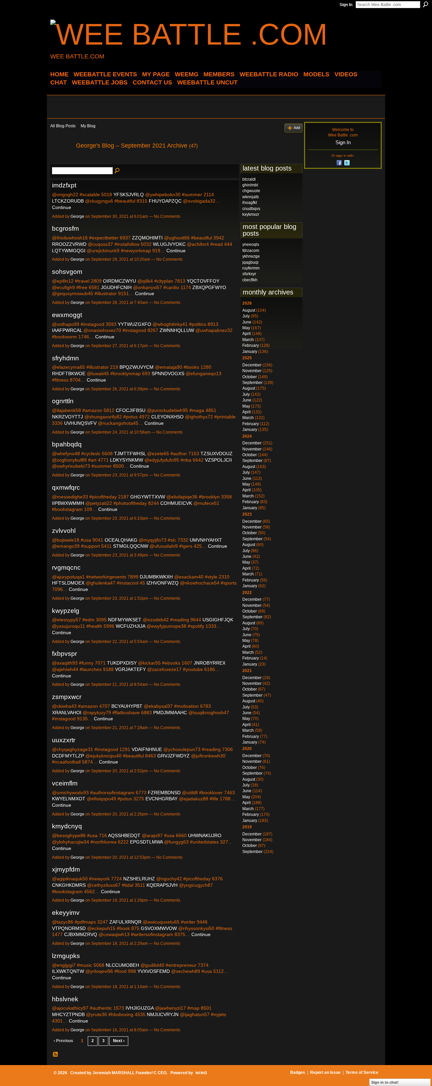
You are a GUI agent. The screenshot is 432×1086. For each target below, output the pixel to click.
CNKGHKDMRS (69, 885)
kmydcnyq (67, 826)
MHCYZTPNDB (68, 1014)
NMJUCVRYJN (163, 1014)
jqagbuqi (250, 262)
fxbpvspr (64, 653)
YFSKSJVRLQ (128, 194)
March (248, 339)
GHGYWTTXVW (147, 496)
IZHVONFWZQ (162, 583)
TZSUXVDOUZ (216, 453)
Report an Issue (325, 1072)
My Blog (88, 126)
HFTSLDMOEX (68, 583)
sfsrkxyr (249, 274)
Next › (119, 1040)
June (246, 322)
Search (425, 4)
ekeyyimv (66, 912)
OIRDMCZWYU (119, 281)
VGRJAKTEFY (130, 669)
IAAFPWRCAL (67, 330)
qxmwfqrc (66, 487)
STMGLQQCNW (130, 546)
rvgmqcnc (66, 567)
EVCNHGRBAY (161, 798)
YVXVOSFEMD (153, 971)
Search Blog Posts (117, 171)
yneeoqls (250, 244)
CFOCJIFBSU (130, 410)
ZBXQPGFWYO (209, 287)
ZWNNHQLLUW (177, 330)
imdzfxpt (64, 185)
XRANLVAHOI (66, 712)
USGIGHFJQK (217, 619)
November (252, 370)
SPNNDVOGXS (168, 373)
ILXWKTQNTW (68, 971)
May (246, 328)
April (246, 333)
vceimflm (65, 783)
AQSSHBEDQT (124, 835)
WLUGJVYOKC (169, 244)
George (77, 216)
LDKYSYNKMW (126, 460)
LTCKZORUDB (68, 201)
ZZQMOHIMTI (147, 237)
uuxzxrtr (63, 740)
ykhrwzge (251, 256)
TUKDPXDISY (122, 663)
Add (297, 128)
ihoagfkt (249, 202)
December (252, 365)
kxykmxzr (250, 214)
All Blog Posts (63, 126)
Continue (61, 207)
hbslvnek (65, 999)
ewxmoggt (67, 314)
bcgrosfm (65, 228)
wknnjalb (250, 197)
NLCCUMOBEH (122, 965)
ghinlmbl (250, 185)
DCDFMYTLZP (68, 755)
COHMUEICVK (176, 503)
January (249, 351)
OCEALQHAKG (121, 540)
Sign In (346, 4)
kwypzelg (65, 610)
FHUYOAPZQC (165, 201)
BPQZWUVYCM (136, 367)
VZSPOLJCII (218, 460)
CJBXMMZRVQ (80, 934)
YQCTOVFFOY (203, 281)
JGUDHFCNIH (116, 287)
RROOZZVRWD (69, 244)
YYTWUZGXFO (134, 324)
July (246, 316)
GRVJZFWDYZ (173, 755)
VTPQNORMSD (69, 928)
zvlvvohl (64, 530)
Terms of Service (362, 1072)
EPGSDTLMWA (146, 842)
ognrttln (63, 401)
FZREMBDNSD (164, 792)
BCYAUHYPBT (126, 706)
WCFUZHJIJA (130, 626)
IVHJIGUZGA (140, 1008)
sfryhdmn (65, 358)
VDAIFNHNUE (147, 749)
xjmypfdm (66, 869)
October (249, 376)
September (252, 382)
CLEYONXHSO (167, 416)
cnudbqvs (251, 208)
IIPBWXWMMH (68, 503)
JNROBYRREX (209, 663)
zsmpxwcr (66, 696)
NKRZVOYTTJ (67, 416)
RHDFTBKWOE (68, 373)
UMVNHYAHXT (206, 540)
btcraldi (249, 179)
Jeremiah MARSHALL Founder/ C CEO (129, 1072)
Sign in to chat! (385, 1082)
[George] (61, 160)
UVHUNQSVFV (80, 423)
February (250, 345)
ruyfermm (251, 268)
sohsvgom (67, 271)
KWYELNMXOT (68, 798)
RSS (56, 1055)
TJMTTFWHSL (130, 453)
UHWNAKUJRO (204, 835)
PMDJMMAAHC (170, 712)
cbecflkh (250, 280)
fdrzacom (250, 250)
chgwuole (251, 190)
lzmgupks (66, 955)
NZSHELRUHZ (139, 878)
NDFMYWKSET (124, 619)
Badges (297, 1072)
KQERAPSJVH (162, 885)
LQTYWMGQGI (68, 250)
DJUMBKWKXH (156, 576)
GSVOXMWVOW (159, 928)
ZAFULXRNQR (125, 922)
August (248, 310)
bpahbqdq (67, 444)
